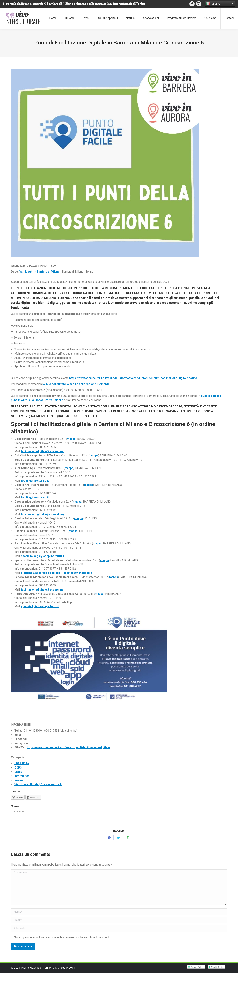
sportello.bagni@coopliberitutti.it (42, 556)
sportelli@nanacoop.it (77, 572)
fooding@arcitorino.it (35, 480)
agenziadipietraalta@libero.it (40, 606)
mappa (71, 438)
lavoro (18, 780)
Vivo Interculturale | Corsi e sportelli (38, 784)
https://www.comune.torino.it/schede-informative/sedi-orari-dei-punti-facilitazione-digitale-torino (133, 378)
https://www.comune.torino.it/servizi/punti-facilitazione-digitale (68, 747)
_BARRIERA (21, 763)
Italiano (215, 3)
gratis (18, 771)
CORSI (18, 767)
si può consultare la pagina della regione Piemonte (76, 384)
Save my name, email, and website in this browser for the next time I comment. (62, 937)
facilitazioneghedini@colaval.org (42, 514)
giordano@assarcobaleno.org (40, 572)
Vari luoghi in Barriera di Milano (39, 271)
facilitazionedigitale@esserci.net (42, 451)
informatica (21, 776)
